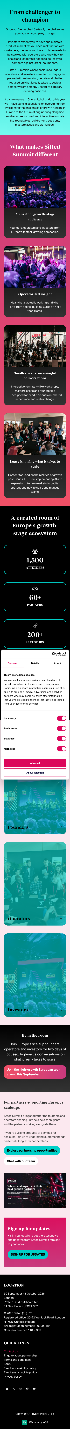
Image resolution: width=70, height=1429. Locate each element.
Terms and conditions (17, 1360)
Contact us (11, 1351)
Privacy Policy (39, 1414)
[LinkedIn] (7, 1389)
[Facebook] (27, 1389)
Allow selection (35, 772)
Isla (52, 1414)
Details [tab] (35, 663)
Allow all (35, 763)
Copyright (21, 1414)
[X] (14, 1389)
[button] (35, 792)
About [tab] (57, 663)
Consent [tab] (12, 663)
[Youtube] (34, 1389)
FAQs (7, 1364)
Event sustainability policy (20, 1372)
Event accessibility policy (20, 1368)
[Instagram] (20, 1389)
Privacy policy (13, 1376)
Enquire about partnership (20, 1355)
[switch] (61, 728)
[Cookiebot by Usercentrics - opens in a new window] (52, 654)
